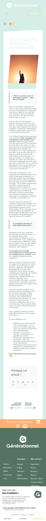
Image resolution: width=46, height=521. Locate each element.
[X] (18, 382)
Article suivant (28, 404)
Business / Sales (37, 479)
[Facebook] (13, 382)
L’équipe (20, 464)
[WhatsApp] (28, 382)
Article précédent (16, 404)
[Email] (25, 385)
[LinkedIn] (23, 382)
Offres (5, 471)
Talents (6, 464)
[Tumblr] (33, 382)
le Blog (19, 468)
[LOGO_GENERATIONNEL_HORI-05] (22, 1)
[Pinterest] (13, 385)
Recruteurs (7, 468)
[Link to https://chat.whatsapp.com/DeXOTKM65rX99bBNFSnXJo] (18, 426)
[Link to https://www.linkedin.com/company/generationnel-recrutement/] (39, 422)
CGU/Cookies (22, 479)
